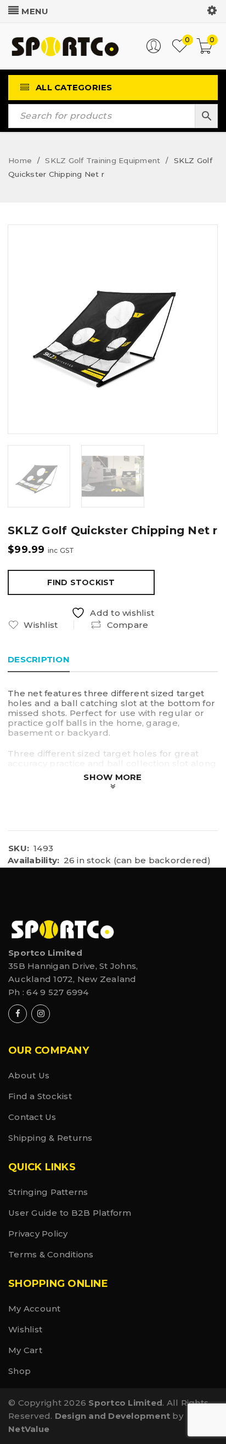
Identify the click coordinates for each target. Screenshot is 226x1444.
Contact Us (32, 1117)
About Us (28, 1075)
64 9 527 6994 (57, 992)
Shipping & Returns (50, 1138)
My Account (34, 1308)
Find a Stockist (40, 1096)
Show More (112, 777)
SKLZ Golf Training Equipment (102, 160)
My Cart (25, 1350)
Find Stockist (81, 582)
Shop (19, 1371)
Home (20, 160)
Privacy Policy (38, 1233)
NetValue (28, 1429)
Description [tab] (39, 659)
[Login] (153, 50)
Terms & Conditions (51, 1254)
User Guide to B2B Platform (70, 1213)
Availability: (33, 860)
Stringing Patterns (48, 1192)
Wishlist (25, 1329)
